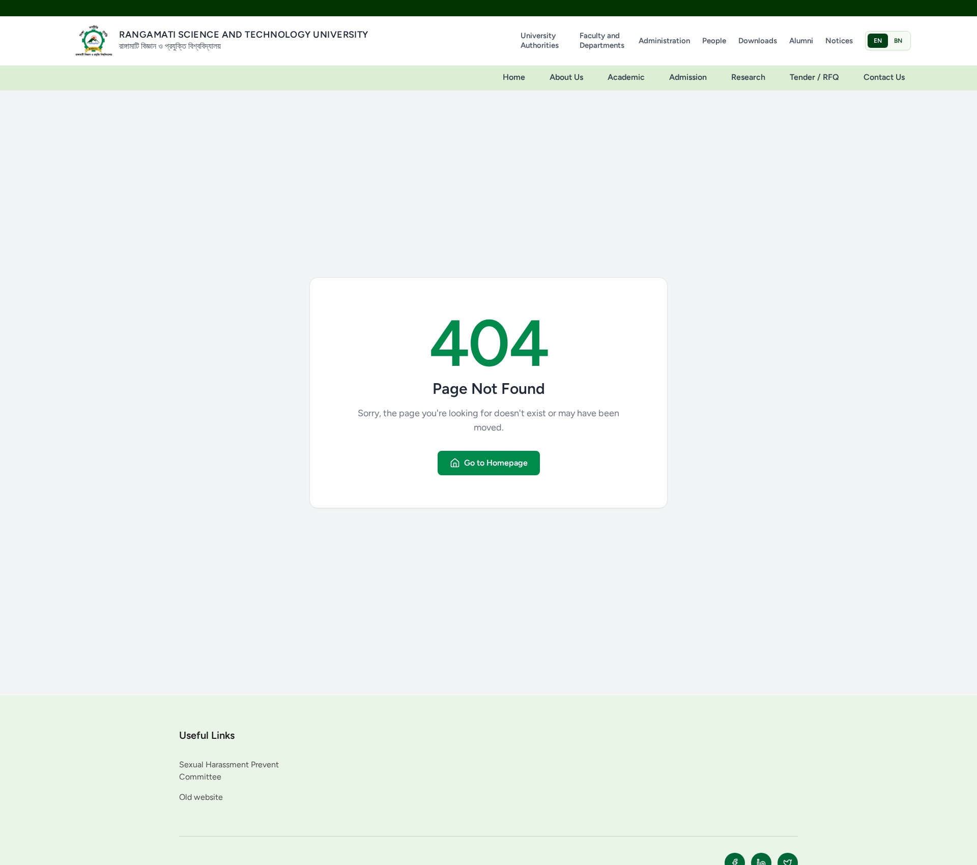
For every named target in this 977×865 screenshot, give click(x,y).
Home (514, 77)
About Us (566, 77)
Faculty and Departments (602, 40)
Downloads (757, 40)
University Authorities (540, 40)
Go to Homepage (496, 463)
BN (898, 40)
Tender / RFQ (814, 77)
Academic (626, 77)
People (714, 40)
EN (878, 40)
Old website (201, 797)
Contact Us (884, 77)
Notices (839, 40)
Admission (688, 77)
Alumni (801, 40)
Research (748, 77)
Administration (664, 40)
